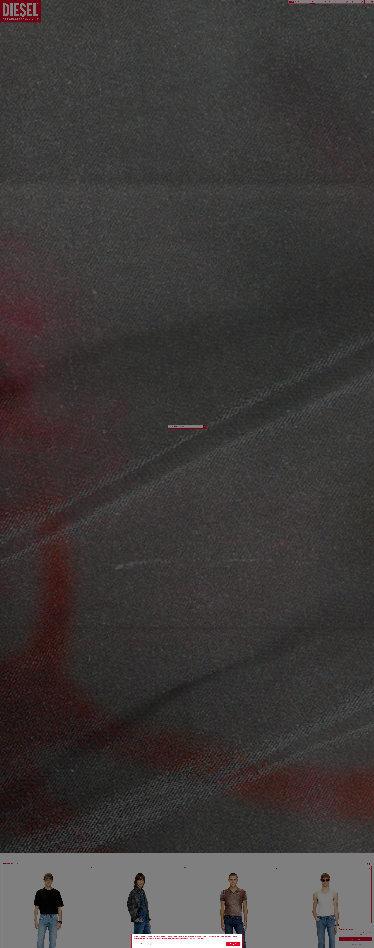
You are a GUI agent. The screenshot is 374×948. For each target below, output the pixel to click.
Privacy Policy (188, 938)
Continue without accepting (142, 944)
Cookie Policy (200, 938)
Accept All (233, 944)
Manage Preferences (170, 938)
